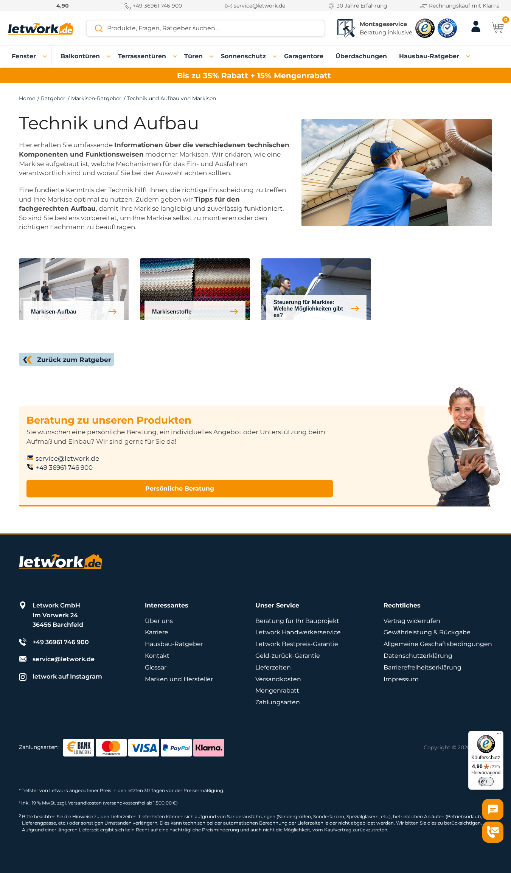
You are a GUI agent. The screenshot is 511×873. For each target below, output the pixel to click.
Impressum (401, 679)
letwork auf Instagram (67, 676)
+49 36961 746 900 (156, 5)
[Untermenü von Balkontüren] (109, 56)
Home (27, 98)
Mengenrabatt (277, 690)
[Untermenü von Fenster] (45, 56)
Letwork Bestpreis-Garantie (296, 644)
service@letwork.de (258, 5)
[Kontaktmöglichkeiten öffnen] (492, 832)
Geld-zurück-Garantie (287, 655)
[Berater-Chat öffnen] (492, 809)
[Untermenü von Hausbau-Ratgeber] (468, 56)
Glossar (155, 667)
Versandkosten (278, 679)
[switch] (486, 781)
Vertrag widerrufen (412, 620)
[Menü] (498, 735)
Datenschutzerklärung (418, 655)
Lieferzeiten (273, 667)
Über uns (159, 620)
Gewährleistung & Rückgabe (427, 632)
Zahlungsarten (277, 702)
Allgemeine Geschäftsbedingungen (438, 644)
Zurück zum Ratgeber (74, 359)
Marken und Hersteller (179, 679)
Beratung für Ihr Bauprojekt (297, 620)
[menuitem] (24, 56)
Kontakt (157, 655)
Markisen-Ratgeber (96, 98)
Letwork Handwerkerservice (298, 632)
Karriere (156, 632)
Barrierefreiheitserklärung (422, 667)
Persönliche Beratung (179, 488)
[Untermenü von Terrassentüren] (175, 56)
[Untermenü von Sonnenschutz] (275, 56)
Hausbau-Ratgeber (174, 644)
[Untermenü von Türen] (212, 56)
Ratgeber (53, 98)
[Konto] (475, 31)
